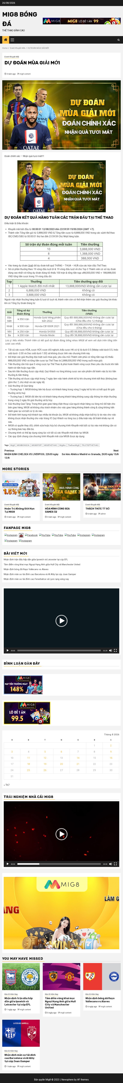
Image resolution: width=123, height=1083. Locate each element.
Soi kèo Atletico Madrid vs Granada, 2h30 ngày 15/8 (90, 452)
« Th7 (6, 785)
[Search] (118, 40)
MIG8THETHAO (50, 445)
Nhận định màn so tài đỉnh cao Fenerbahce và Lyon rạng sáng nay (36, 579)
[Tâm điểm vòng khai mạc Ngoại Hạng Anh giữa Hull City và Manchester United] (61, 976)
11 (28, 757)
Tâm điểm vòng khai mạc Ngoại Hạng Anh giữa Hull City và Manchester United (42, 564)
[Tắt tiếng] (110, 650)
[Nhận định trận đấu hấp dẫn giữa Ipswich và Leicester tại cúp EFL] (21, 976)
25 (28, 770)
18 (28, 764)
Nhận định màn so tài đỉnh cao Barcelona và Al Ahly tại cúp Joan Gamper (40, 574)
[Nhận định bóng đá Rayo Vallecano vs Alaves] (102, 976)
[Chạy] (7, 650)
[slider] (59, 650)
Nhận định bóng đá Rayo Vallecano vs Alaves (26, 569)
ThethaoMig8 (73, 445)
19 (45, 764)
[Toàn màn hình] (115, 650)
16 (111, 757)
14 (78, 757)
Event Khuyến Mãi (11, 57)
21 (78, 764)
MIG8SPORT (37, 445)
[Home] (5, 40)
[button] (62, 621)
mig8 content (25, 74)
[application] (61, 620)
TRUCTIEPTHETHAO (90, 445)
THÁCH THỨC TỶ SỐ (98, 508)
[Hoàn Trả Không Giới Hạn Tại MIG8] (21, 486)
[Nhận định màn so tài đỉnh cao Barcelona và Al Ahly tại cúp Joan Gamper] (21, 1033)
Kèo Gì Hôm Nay (11, 994)
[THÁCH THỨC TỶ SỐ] (102, 486)
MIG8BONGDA (23, 445)
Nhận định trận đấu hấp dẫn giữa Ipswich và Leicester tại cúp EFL (36, 559)
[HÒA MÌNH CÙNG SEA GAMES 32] (61, 486)
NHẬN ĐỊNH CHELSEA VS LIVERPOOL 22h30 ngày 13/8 (31, 454)
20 (61, 764)
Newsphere (67, 1079)
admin (103, 514)
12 (45, 757)
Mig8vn (62, 445)
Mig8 (12, 445)
